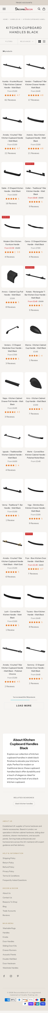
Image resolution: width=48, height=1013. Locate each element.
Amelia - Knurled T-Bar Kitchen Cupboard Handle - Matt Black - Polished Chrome (12, 669)
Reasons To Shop (10, 902)
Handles (6, 932)
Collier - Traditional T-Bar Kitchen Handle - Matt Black (35, 191)
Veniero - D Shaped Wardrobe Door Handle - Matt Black (12, 348)
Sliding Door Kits (10, 946)
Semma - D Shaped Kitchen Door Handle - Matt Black (35, 668)
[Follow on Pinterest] (18, 976)
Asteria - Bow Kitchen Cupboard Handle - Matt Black (36, 138)
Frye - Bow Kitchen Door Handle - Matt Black (35, 559)
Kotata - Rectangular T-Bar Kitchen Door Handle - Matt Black (36, 295)
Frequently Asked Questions (15, 880)
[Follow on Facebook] (4, 976)
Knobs (5, 937)
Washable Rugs (9, 928)
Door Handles (8, 941)
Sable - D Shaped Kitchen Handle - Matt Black (12, 189)
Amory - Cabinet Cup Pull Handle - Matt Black (12, 293)
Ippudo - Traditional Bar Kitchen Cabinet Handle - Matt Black (12, 454)
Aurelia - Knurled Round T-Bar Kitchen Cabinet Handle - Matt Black (12, 84)
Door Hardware (9, 963)
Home (5, 19)
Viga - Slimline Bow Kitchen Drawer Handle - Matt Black (35, 508)
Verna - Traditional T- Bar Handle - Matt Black (12, 506)
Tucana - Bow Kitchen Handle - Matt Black (36, 613)
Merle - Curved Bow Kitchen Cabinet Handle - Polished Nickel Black (35, 454)
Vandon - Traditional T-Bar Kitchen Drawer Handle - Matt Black (36, 84)
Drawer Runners (9, 950)
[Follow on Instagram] (11, 976)
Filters (8, 41)
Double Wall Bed (10, 959)
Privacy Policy (8, 871)
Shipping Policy (9, 858)
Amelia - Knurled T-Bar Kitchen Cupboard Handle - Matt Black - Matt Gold (12, 561)
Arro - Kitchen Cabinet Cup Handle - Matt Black (36, 399)
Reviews (6, 915)
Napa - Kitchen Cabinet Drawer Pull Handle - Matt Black (12, 401)
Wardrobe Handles (10, 968)
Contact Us (7, 897)
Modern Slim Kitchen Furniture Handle (12, 243)
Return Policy (8, 862)
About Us (7, 893)
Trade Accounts (9, 911)
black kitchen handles (24, 804)
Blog (4, 906)
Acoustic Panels (9, 954)
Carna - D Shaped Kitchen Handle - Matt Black (36, 243)
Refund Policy (8, 867)
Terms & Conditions (11, 876)
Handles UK (15, 19)
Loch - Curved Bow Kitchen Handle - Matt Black (12, 614)
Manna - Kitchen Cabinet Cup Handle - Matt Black (35, 346)
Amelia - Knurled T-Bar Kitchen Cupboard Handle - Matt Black (12, 138)
